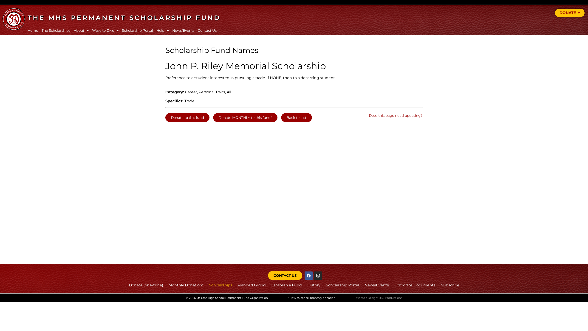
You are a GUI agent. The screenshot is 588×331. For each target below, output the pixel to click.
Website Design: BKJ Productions (379, 298)
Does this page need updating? (396, 115)
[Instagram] (318, 275)
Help (160, 30)
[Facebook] (309, 275)
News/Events (183, 30)
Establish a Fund (286, 285)
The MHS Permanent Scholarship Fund (124, 18)
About (79, 30)
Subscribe (450, 285)
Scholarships (220, 285)
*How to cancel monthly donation (311, 298)
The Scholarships (56, 30)
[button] (187, 117)
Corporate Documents (414, 285)
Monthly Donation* (186, 285)
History (313, 285)
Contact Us (207, 30)
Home (33, 30)
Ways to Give (103, 30)
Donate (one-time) (146, 285)
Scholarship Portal (137, 30)
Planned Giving (252, 285)
